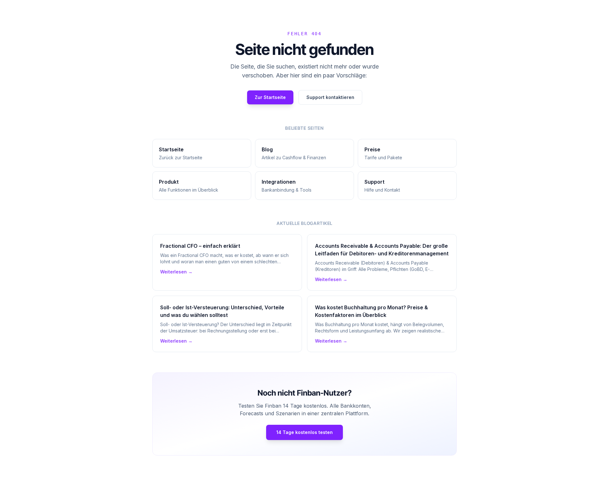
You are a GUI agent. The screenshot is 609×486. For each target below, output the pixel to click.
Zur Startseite (270, 97)
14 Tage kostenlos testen (304, 432)
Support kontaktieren (330, 97)
